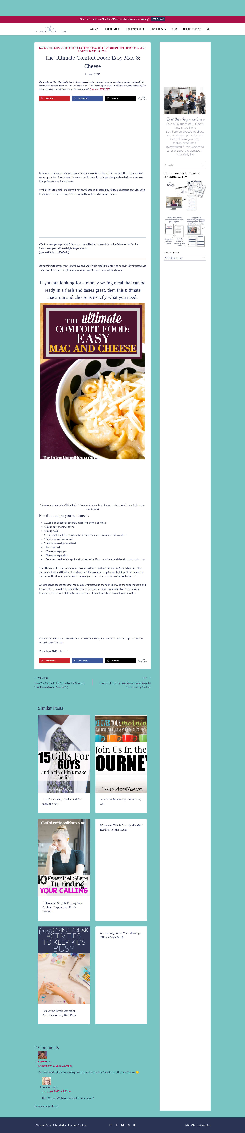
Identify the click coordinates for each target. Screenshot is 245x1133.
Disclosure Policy (43, 1125)
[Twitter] (134, 1125)
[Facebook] (116, 1125)
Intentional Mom (114, 48)
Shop (174, 29)
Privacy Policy (59, 1125)
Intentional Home (93, 48)
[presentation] (64, 754)
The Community (192, 29)
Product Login (135, 29)
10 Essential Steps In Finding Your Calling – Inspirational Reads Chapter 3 (62, 907)
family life (45, 48)
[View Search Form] (208, 29)
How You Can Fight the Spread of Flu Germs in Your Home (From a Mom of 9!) (59, 683)
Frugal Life (58, 48)
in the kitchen (74, 48)
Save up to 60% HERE (99, 89)
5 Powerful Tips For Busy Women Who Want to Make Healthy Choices (125, 683)
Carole (42, 1061)
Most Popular (158, 29)
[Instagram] (122, 1125)
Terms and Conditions (77, 1125)
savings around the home (92, 51)
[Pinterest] (128, 1125)
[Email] (110, 1125)
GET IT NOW (158, 19)
